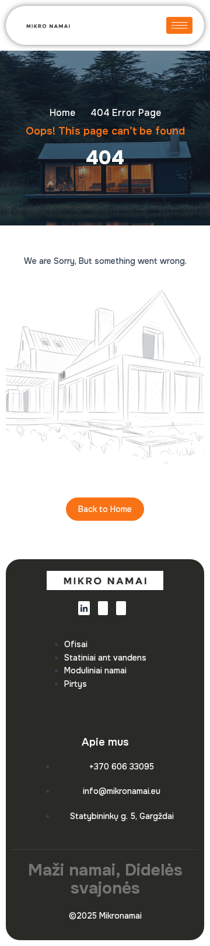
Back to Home (105, 509)
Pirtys (75, 684)
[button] (129, 25)
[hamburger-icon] (179, 25)
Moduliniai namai (95, 670)
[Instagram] (121, 608)
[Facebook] (103, 608)
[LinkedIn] (84, 608)
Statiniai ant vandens (105, 657)
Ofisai (76, 644)
